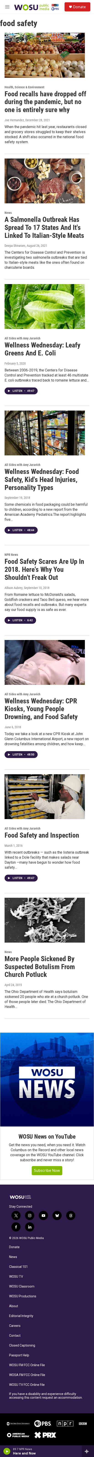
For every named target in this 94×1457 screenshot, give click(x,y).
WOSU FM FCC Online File (27, 1365)
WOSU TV (16, 1276)
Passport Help (19, 1355)
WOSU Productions (22, 1296)
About (13, 1306)
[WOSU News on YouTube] (47, 1079)
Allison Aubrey (14, 588)
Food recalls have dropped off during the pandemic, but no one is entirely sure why (45, 102)
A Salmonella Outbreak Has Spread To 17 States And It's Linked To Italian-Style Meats (44, 227)
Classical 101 (18, 1267)
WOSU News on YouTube (47, 1136)
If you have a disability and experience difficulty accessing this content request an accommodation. (46, 1395)
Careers (15, 1326)
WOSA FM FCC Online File (27, 1375)
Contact (15, 1335)
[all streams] (88, 1451)
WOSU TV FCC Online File (27, 1385)
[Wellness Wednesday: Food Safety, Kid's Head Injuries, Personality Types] (45, 433)
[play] (7, 1451)
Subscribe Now (47, 1170)
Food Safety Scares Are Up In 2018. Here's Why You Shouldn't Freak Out (44, 569)
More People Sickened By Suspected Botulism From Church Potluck (40, 967)
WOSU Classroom (21, 1286)
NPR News (11, 554)
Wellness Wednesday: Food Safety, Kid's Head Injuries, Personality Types (42, 480)
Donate (79, 7)
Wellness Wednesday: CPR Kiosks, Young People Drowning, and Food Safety (41, 709)
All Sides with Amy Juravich (22, 338)
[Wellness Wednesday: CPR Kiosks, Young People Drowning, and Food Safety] (45, 662)
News (8, 213)
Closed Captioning (22, 1345)
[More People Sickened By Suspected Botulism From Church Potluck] (45, 920)
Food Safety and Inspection (42, 835)
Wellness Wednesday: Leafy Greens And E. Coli (42, 349)
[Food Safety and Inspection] (45, 796)
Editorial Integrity (21, 1316)
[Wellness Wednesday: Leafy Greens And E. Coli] (45, 306)
